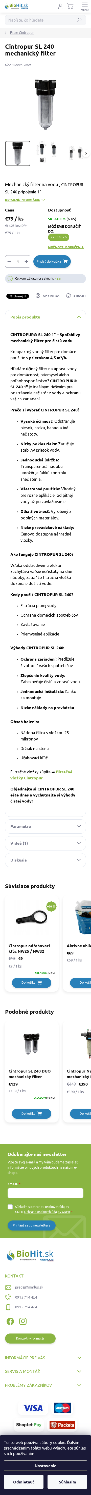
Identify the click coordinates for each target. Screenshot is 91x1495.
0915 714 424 (26, 1297)
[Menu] (84, 6)
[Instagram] (22, 1320)
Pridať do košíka (49, 261)
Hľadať (79, 20)
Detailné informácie (22, 200)
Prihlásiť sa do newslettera (31, 1225)
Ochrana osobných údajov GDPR (47, 1211)
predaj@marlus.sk (29, 1287)
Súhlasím (67, 1481)
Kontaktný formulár (30, 1338)
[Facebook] (9, 1320)
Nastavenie (45, 1465)
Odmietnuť (23, 1481)
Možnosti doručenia (66, 247)
